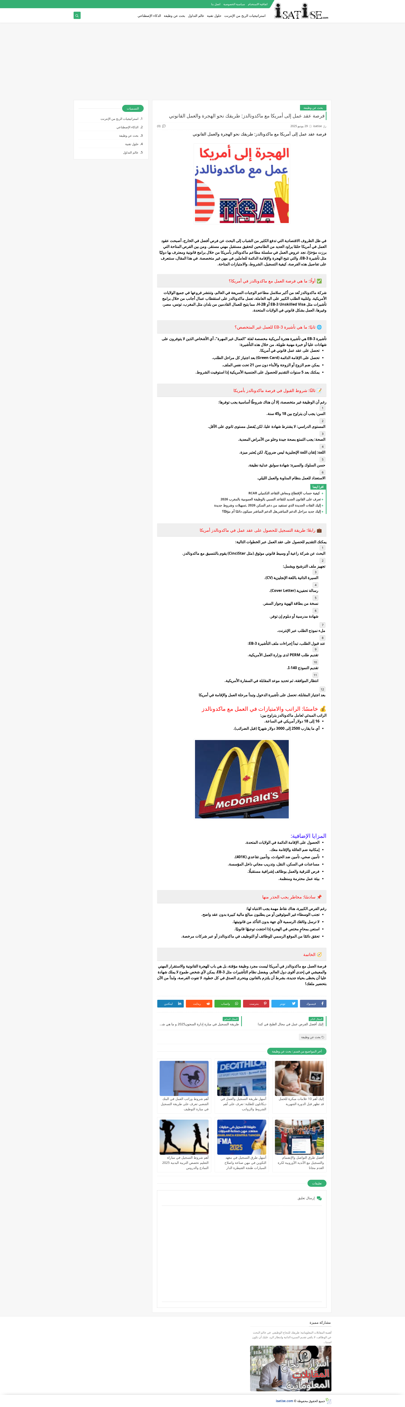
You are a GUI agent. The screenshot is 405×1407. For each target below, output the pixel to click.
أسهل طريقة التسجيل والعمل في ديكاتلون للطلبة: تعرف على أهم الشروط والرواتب (243, 1103)
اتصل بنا (215, 4)
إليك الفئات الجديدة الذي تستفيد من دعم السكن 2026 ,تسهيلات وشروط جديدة (267, 505)
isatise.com (284, 1401)
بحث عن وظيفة (174, 15)
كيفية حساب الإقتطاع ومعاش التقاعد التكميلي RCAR (284, 493)
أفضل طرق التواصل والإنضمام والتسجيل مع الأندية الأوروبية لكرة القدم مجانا (301, 1162)
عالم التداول (196, 15)
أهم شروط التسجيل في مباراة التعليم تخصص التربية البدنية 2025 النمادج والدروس (185, 1162)
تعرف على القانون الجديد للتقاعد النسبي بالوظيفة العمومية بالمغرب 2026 (271, 499)
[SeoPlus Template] (328, 1401)
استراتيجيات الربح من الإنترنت (245, 15)
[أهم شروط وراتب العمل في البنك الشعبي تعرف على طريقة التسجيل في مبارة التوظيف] (184, 1078)
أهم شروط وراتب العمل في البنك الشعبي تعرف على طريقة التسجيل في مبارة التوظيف (185, 1103)
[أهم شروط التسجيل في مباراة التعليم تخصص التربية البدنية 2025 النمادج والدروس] (184, 1137)
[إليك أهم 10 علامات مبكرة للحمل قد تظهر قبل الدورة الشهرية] (299, 1078)
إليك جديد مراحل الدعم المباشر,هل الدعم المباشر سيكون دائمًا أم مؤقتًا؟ (271, 511)
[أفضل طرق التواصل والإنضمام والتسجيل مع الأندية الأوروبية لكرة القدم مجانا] (299, 1137)
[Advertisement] (202, 63)
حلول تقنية (214, 15)
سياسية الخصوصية (234, 4)
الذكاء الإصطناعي (149, 15)
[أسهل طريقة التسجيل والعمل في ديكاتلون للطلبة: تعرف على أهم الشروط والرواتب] (241, 1078)
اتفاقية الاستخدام (257, 4)
